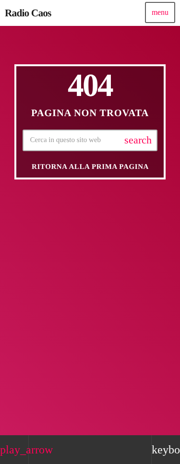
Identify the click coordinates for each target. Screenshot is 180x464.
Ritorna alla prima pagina (90, 167)
